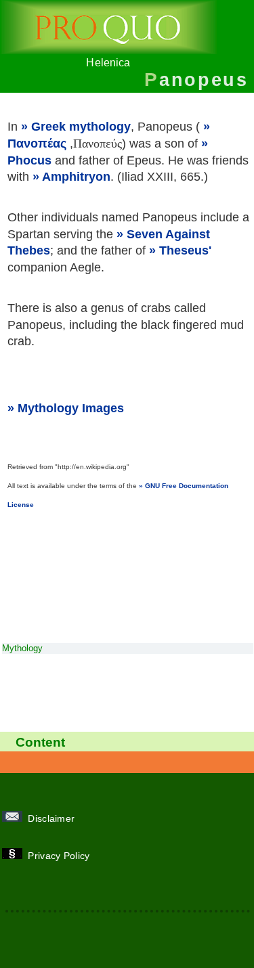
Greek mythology (81, 126)
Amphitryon (76, 176)
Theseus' (185, 250)
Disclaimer (52, 818)
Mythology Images (71, 408)
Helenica (108, 62)
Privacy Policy (60, 855)
